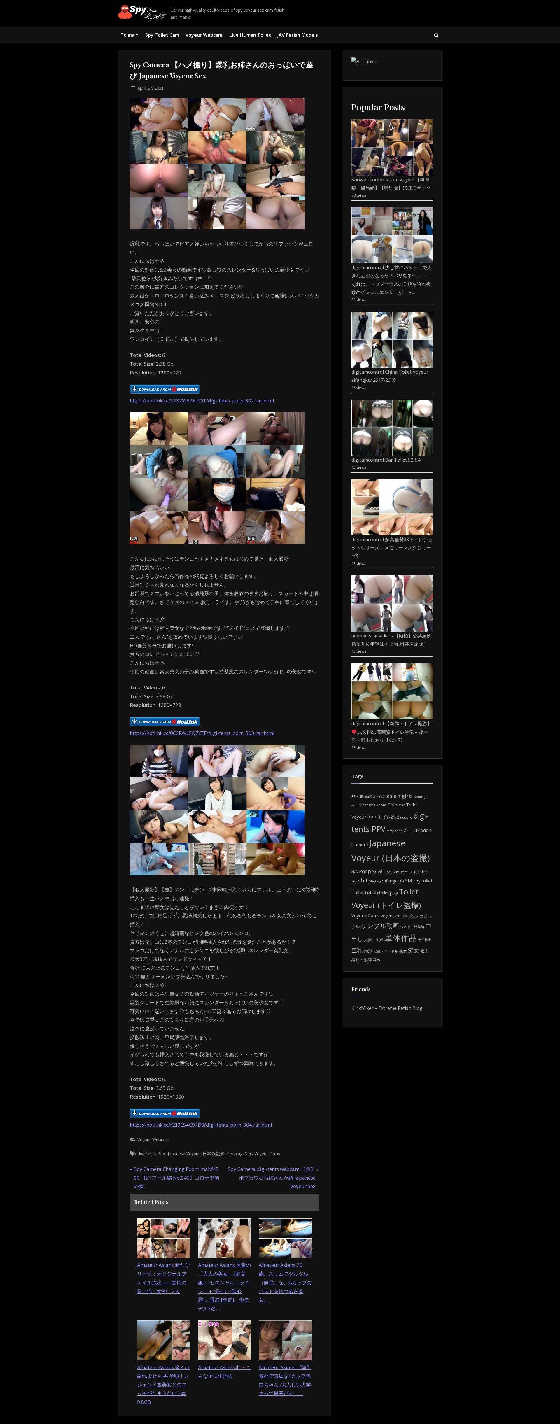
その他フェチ (415, 916)
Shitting (375, 881)
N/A (354, 871)
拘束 (368, 951)
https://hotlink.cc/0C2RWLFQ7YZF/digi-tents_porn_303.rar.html (202, 733)
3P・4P (357, 796)
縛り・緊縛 (361, 959)
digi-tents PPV (151, 1153)
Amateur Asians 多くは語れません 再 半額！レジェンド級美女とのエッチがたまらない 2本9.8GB (163, 1384)
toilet (427, 880)
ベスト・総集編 (412, 926)
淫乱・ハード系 (386, 951)
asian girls (399, 795)
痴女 (413, 950)
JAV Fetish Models (297, 35)
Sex (248, 1153)
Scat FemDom (395, 872)
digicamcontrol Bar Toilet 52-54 (385, 460)
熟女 (403, 951)
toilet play (388, 893)
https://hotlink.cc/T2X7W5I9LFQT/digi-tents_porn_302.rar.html (202, 400)
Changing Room (373, 805)
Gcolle (409, 830)
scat (377, 871)
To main (129, 35)
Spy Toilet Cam (162, 35)
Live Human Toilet (250, 35)
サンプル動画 (380, 925)
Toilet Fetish (364, 892)
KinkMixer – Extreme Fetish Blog (387, 1008)
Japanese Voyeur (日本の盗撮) (196, 1153)
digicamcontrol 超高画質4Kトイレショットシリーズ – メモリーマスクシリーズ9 (392, 547)
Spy (416, 881)
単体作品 (400, 937)
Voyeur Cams (267, 1153)
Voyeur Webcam (204, 35)
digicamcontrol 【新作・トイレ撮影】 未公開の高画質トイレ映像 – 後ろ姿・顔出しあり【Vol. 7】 (391, 731)
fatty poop (394, 831)
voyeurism (390, 916)
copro (407, 817)
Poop (365, 871)
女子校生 (424, 940)
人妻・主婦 (373, 939)
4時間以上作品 (374, 796)
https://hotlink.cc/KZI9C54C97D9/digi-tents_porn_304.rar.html (201, 1124)
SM (408, 880)
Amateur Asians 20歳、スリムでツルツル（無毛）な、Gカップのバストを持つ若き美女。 (285, 1282)
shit (363, 880)
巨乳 (357, 950)
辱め (376, 959)
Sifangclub (393, 881)
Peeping (235, 1153)
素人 (424, 951)
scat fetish (419, 871)
